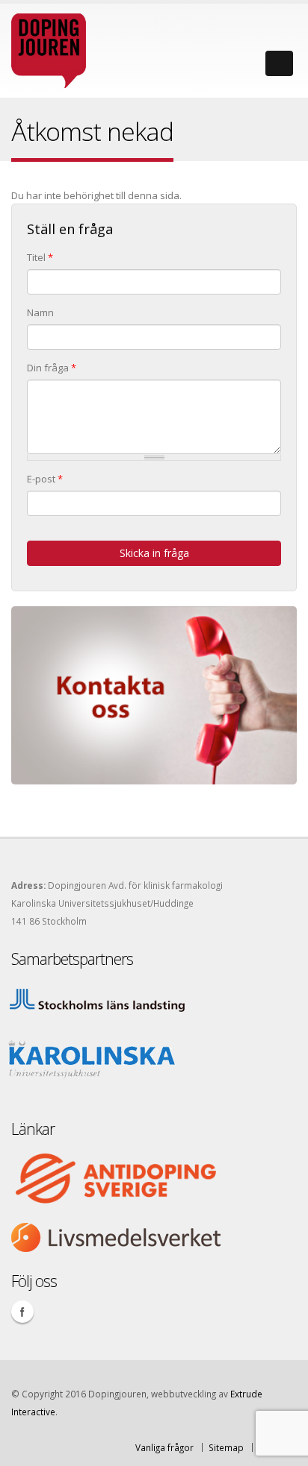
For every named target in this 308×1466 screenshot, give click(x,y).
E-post (45, 478)
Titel (40, 257)
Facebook (22, 1311)
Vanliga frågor (164, 1447)
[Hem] (48, 47)
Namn (40, 312)
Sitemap (226, 1447)
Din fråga (51, 367)
